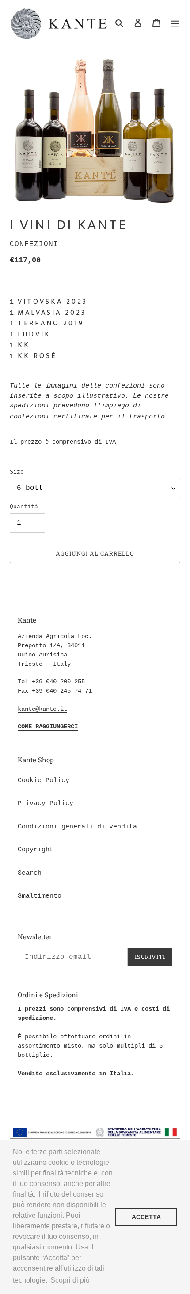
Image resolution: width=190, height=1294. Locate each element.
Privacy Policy (45, 803)
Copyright (35, 850)
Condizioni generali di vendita (77, 827)
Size (17, 472)
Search (30, 873)
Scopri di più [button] (70, 1280)
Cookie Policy (43, 780)
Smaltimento (39, 896)
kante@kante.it (42, 708)
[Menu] (175, 23)
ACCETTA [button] (146, 1216)
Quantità (24, 506)
